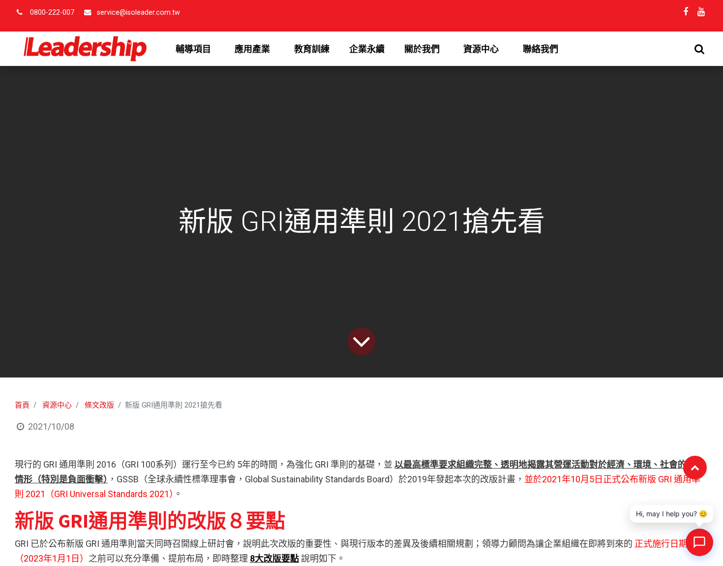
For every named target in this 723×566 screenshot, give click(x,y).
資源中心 (57, 405)
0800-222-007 (52, 12)
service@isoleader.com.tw (138, 12)
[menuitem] (312, 49)
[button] (699, 49)
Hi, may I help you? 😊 (671, 513)
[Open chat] (699, 542)
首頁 (22, 405)
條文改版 (99, 405)
